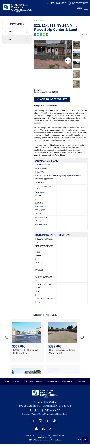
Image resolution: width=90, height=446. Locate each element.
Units (38, 255)
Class (38, 196)
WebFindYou (56, 440)
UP (79, 439)
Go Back (40, 20)
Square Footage (43, 239)
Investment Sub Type (43, 187)
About (39, 382)
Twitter (38, 34)
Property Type (42, 165)
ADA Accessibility (49, 414)
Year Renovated (43, 298)
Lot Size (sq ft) (43, 284)
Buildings (40, 263)
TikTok (54, 421)
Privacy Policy (62, 414)
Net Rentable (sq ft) (44, 247)
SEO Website (34, 440)
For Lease (28, 382)
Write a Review (50, 429)
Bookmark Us (68, 382)
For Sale (17, 382)
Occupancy (41, 217)
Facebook (35, 34)
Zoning (39, 203)
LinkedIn (43, 429)
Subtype (39, 172)
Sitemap (81, 382)
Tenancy (40, 210)
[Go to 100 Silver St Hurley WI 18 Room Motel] (26, 332)
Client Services (52, 382)
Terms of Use (36, 414)
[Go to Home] (17, 13)
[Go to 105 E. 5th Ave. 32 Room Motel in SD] (62, 332)
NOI (37, 291)
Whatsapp (41, 34)
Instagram (40, 421)
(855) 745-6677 (58, 3)
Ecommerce (44, 440)
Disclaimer (26, 414)
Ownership (41, 224)
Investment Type (44, 179)
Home (7, 382)
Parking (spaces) (43, 277)
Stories (39, 270)
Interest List (80, 3)
